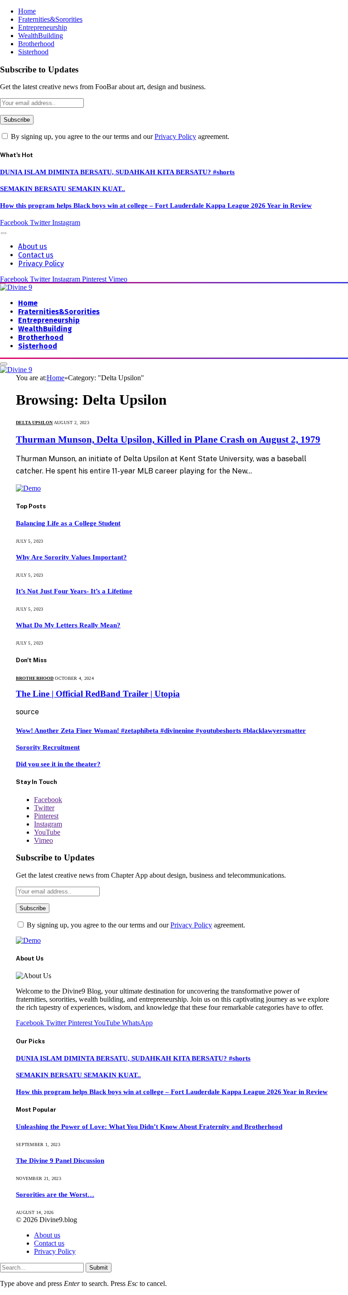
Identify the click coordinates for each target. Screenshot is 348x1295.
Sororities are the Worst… (55, 1194)
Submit (98, 1267)
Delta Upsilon (34, 422)
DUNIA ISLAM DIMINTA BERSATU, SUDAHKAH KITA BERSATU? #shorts (117, 172)
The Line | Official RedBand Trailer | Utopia (98, 693)
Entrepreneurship (42, 27)
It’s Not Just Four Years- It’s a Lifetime (74, 591)
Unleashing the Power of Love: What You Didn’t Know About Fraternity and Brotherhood (149, 1126)
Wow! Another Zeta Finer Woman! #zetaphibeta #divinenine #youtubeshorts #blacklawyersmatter (161, 730)
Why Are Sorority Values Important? (71, 557)
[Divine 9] (16, 287)
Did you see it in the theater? (58, 764)
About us (32, 246)
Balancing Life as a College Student (68, 523)
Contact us (35, 255)
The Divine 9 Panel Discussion (60, 1160)
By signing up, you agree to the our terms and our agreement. (119, 136)
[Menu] (3, 233)
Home (27, 11)
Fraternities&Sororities (50, 19)
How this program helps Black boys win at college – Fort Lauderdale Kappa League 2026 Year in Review (156, 205)
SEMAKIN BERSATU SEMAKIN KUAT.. (62, 188)
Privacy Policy (175, 136)
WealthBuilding (40, 35)
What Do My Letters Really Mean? (68, 625)
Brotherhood (36, 44)
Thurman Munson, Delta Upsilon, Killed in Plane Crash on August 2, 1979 (168, 439)
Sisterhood (33, 52)
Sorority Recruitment (48, 747)
